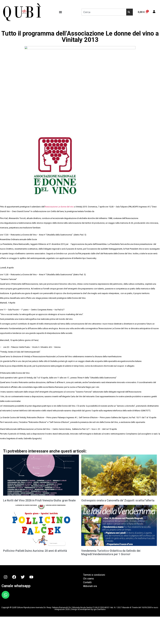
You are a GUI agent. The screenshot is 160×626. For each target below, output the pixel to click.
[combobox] (104, 12)
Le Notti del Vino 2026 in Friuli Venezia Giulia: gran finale (39, 500)
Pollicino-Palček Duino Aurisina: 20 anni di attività (35, 550)
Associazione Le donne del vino (59, 206)
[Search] (129, 12)
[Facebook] (14, 577)
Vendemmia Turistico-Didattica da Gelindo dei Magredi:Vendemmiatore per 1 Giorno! (110, 552)
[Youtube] (31, 577)
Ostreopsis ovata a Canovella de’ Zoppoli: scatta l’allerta (117, 500)
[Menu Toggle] (60, 12)
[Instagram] (5, 577)
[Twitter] (23, 577)
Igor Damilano (99, 609)
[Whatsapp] (5, 595)
